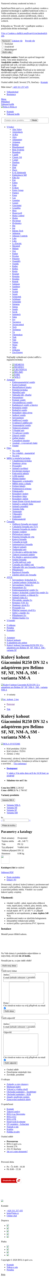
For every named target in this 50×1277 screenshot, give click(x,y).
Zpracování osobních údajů (19, 1099)
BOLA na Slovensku (16, 1114)
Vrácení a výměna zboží (17, 1089)
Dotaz (6, 1003)
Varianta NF (12, 807)
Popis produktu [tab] (13, 877)
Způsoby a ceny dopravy (17, 1084)
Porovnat (11, 704)
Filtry (9, 448)
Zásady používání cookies (18, 1097)
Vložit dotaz (9, 1011)
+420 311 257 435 (20, 87)
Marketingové (10, 49)
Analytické (9, 46)
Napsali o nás (12, 1127)
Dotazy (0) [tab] (11, 880)
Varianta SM (12, 812)
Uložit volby (7, 52)
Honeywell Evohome (16, 1121)
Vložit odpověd (10, 1063)
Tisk (8, 709)
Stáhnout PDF (7, 872)
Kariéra (10, 1129)
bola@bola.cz (13, 1213)
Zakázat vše (17, 41)
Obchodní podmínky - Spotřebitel (21, 1092)
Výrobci (10, 127)
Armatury (11, 380)
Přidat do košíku (8, 825)
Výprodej (11, 620)
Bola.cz (13, 107)
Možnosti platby (14, 1087)
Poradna (10, 628)
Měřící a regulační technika (18, 458)
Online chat (12, 1216)
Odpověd (7, 1032)
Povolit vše (30, 41)
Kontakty (11, 630)
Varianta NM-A (8, 800)
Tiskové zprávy (13, 1111)
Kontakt (44, 82)
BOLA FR (11, 1119)
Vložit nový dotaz (9, 966)
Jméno (6, 975)
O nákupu (11, 625)
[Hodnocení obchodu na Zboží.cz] (11, 1182)
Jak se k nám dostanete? (17, 1151)
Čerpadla (11, 521)
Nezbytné (8, 44)
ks (2, 817)
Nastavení (6, 41)
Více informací (20, 763)
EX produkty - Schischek (18, 1124)
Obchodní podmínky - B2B (19, 1094)
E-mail (6, 977)
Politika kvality (13, 1132)
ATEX (9, 577)
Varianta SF (12, 810)
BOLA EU (11, 1116)
